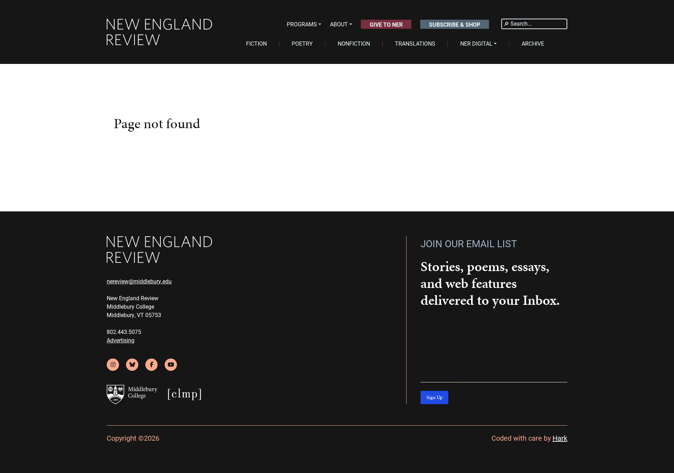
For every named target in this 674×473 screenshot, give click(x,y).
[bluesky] (132, 365)
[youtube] (171, 365)
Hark (560, 437)
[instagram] (113, 365)
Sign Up (434, 397)
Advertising (120, 340)
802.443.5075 (124, 331)
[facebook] (151, 365)
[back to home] (159, 32)
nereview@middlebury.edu (139, 281)
